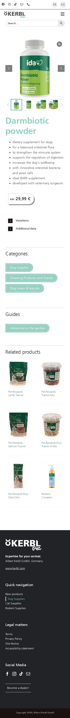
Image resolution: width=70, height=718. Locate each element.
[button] (61, 68)
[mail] (21, 4)
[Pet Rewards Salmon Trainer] (18, 425)
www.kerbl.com (15, 568)
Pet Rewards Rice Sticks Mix (18, 495)
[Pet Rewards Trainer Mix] (51, 373)
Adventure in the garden (27, 328)
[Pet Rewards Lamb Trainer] (18, 373)
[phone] (28, 4)
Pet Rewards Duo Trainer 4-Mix (51, 444)
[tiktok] (15, 4)
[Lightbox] (59, 44)
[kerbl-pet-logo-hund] (15, 13)
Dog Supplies (19, 268)
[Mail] (28, 674)
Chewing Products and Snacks (31, 278)
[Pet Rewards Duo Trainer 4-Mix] (51, 425)
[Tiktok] (21, 674)
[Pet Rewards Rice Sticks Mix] (18, 476)
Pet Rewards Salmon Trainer (17, 444)
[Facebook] (7, 674)
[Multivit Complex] (51, 476)
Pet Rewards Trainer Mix (48, 393)
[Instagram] (14, 674)
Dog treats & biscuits (24, 288)
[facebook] (3, 4)
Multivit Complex (46, 495)
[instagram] (9, 4)
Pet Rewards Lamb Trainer (15, 393)
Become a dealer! (18, 688)
